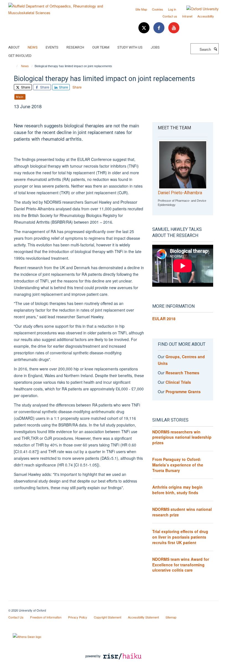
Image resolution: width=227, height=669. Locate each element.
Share (25, 87)
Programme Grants (183, 391)
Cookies (157, 9)
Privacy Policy (77, 617)
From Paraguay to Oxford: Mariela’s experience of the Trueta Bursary (177, 464)
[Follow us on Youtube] (173, 28)
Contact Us (16, 617)
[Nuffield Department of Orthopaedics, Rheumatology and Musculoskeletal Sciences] (58, 7)
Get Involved (20, 55)
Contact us (169, 16)
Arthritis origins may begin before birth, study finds (177, 489)
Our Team (100, 47)
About (14, 47)
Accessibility (205, 16)
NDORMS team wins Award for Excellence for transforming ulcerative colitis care (180, 564)
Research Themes (182, 372)
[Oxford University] (198, 9)
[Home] (14, 66)
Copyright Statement (107, 617)
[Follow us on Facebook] (159, 28)
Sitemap (171, 617)
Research (75, 47)
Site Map (141, 9)
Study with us (130, 47)
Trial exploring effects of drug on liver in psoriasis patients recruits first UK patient (180, 537)
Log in (172, 9)
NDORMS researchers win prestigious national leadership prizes (181, 437)
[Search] (215, 49)
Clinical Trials (178, 382)
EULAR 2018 (164, 318)
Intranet (187, 16)
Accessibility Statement (143, 617)
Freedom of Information (45, 617)
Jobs (155, 47)
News (33, 47)
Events (52, 47)
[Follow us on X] (144, 28)
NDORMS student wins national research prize (182, 511)
